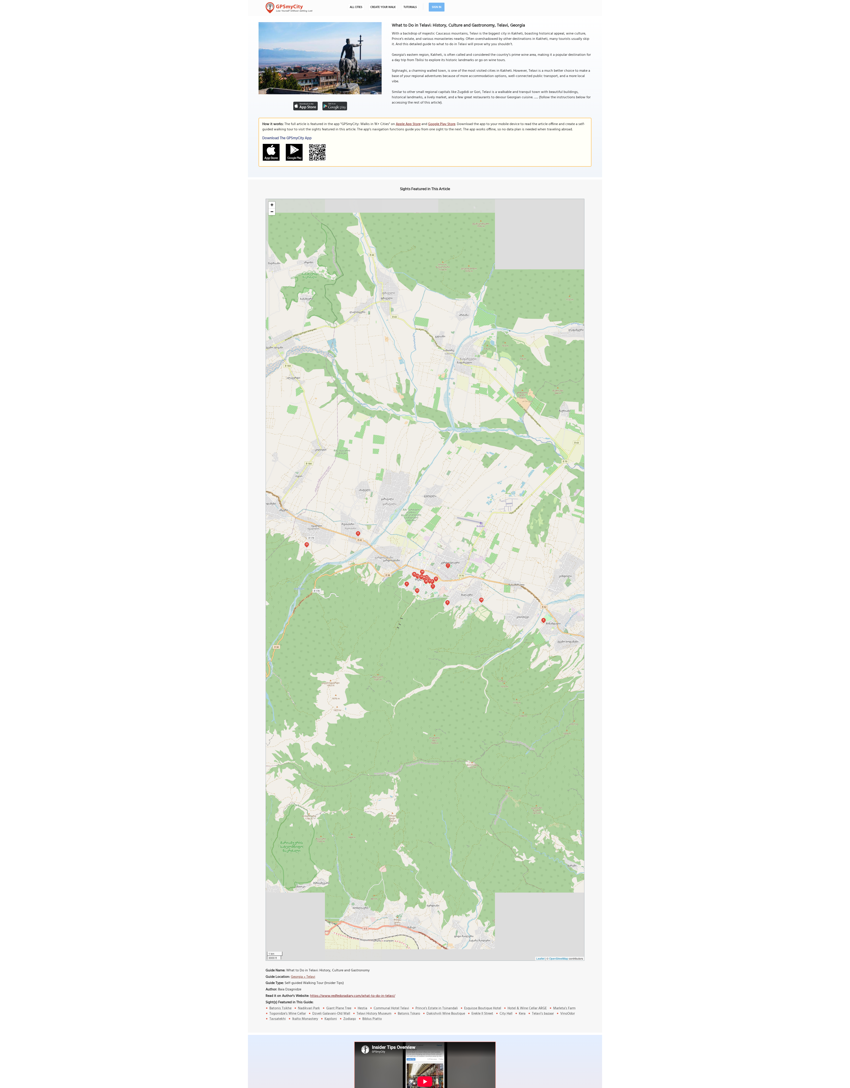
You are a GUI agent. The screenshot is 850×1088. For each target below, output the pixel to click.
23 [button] (417, 590)
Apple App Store (408, 124)
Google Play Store (441, 124)
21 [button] (307, 544)
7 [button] (447, 565)
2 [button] (432, 586)
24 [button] (421, 576)
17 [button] (417, 575)
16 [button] (424, 577)
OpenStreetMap (558, 958)
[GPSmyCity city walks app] (289, 7)
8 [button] (358, 533)
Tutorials (410, 7)
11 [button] (414, 574)
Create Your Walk (383, 7)
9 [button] (447, 602)
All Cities (356, 7)
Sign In (436, 7)
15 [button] (436, 578)
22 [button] (430, 580)
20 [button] (426, 581)
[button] (272, 205)
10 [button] (481, 599)
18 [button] (422, 571)
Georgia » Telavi (303, 977)
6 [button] (543, 620)
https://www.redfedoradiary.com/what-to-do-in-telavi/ (352, 996)
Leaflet (540, 958)
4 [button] (406, 583)
